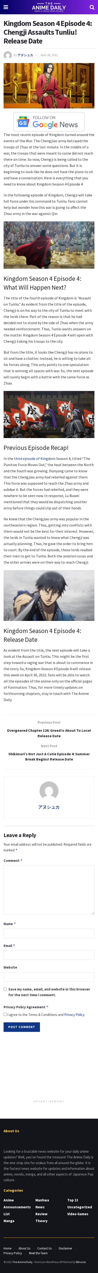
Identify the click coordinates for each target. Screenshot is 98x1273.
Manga (9, 1221)
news (39, 1207)
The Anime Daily (22, 1262)
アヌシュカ (25, 55)
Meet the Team (38, 1253)
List (7, 1214)
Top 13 (72, 1200)
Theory (41, 1221)
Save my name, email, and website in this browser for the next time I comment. (49, 992)
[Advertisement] (49, 1066)
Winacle (81, 1262)
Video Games (77, 1214)
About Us (24, 1248)
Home (7, 1248)
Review (41, 1214)
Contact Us (44, 1248)
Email (9, 945)
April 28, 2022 (49, 55)
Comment (13, 860)
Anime (9, 1200)
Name (10, 924)
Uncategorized (79, 1207)
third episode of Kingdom (35, 458)
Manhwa (42, 1200)
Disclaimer (65, 1248)
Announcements (17, 1207)
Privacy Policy (74, 1014)
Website (10, 967)
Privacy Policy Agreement (26, 1007)
